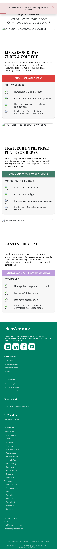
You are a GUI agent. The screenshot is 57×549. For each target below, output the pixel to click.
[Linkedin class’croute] (15, 346)
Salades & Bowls (12, 449)
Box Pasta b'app (12, 456)
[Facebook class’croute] (23, 346)
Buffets (8, 491)
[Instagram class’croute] (7, 346)
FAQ (6, 403)
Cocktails (9, 495)
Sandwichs (10, 442)
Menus (8, 438)
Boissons (9, 474)
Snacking (9, 446)
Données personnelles (13, 528)
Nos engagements (11, 364)
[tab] (12, 435)
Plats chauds (11, 453)
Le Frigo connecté (11, 387)
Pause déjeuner (10, 435)
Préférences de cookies (13, 525)
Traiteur (7, 481)
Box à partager (12, 463)
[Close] (53, 7)
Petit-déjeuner (11, 484)
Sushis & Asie (11, 460)
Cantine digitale (10, 384)
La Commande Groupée (14, 391)
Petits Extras (11, 477)
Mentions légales (11, 518)
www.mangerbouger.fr (28, 547)
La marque (8, 361)
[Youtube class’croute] (31, 346)
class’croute (17, 329)
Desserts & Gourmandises (12, 469)
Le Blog (7, 371)
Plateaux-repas (12, 488)
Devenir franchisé (11, 419)
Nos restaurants (11, 368)
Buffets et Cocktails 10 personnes (10, 502)
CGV (6, 521)
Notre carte (9, 431)
